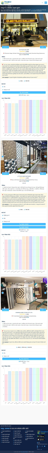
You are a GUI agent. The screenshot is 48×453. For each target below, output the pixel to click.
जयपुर (5, 5)
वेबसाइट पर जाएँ (7, 89)
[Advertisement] (24, 416)
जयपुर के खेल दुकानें (5, 438)
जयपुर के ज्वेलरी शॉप (17, 431)
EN (12, 5)
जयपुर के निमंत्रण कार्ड (18, 435)
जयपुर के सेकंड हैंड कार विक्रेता (29, 439)
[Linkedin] (37, 447)
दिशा (28, 54)
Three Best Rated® (24, 451)
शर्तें (41, 449)
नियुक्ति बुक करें (6, 215)
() (27, 51)
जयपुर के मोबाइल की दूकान (30, 434)
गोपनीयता (38, 449)
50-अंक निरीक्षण (33, 9)
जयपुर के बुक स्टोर (17, 444)
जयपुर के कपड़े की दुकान (6, 434)
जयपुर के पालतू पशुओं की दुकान (17, 437)
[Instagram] (42, 446)
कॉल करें (5, 47)
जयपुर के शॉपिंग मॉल (29, 436)
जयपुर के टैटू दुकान (17, 433)
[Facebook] (37, 446)
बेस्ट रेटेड (2, 5)
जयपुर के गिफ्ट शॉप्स (5, 440)
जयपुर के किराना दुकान (5, 436)
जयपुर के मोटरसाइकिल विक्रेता (29, 432)
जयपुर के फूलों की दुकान (18, 442)
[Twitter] (39, 446)
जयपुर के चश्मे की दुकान (6, 442)
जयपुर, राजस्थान (5, 428)
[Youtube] (44, 446)
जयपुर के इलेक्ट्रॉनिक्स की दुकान (5, 432)
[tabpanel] (24, 30)
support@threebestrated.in (42, 444)
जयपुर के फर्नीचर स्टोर (17, 440)
